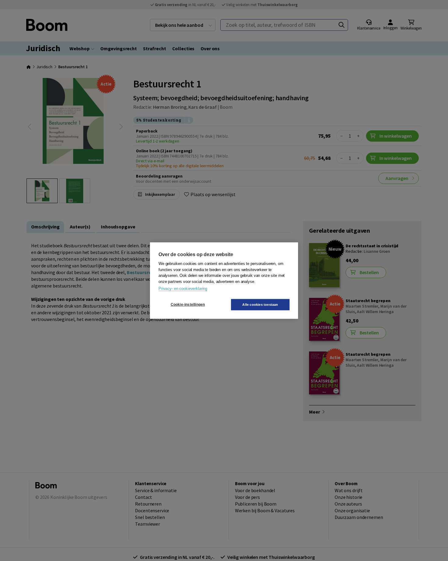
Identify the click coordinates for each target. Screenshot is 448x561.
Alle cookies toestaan (260, 304)
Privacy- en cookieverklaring (182, 288)
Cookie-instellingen (188, 304)
